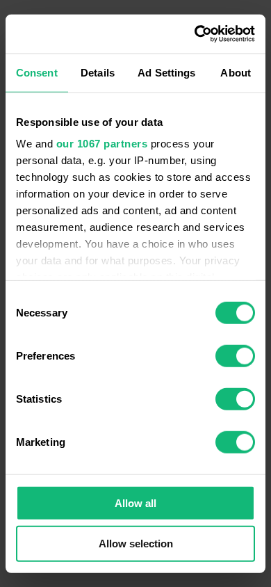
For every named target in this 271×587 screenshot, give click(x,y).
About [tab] (235, 72)
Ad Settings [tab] (166, 72)
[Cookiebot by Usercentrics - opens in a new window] (195, 34)
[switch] (235, 355)
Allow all (135, 502)
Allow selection (136, 543)
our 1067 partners (102, 144)
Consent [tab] (37, 72)
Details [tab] (98, 72)
